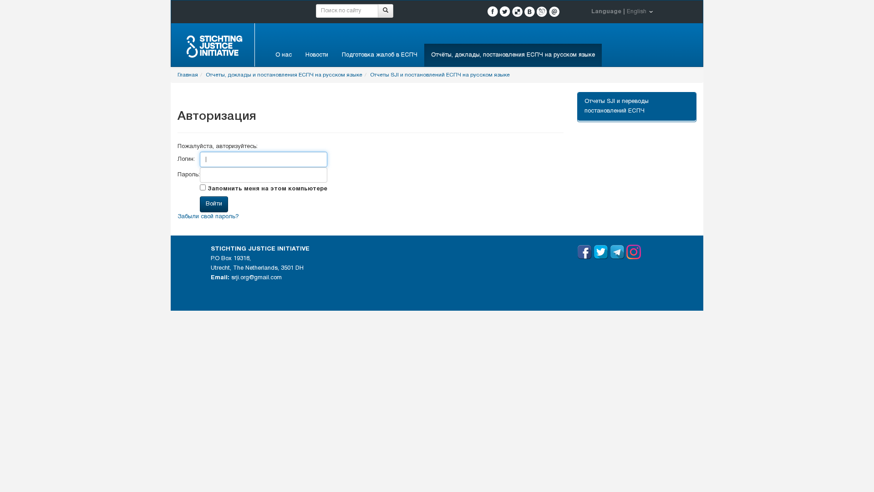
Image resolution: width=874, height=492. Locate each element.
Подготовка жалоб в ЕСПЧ (379, 55)
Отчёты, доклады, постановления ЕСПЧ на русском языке (513, 55)
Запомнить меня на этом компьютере (266, 189)
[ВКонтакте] (529, 11)
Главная (188, 74)
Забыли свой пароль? (208, 217)
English (636, 12)
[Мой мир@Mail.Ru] (554, 11)
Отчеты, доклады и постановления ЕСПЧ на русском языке (284, 74)
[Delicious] (517, 11)
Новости (316, 55)
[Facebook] (493, 11)
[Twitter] (505, 11)
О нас (283, 55)
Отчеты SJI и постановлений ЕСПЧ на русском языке (440, 74)
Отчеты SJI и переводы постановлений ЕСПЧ (616, 106)
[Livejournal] (542, 11)
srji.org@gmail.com (256, 278)
